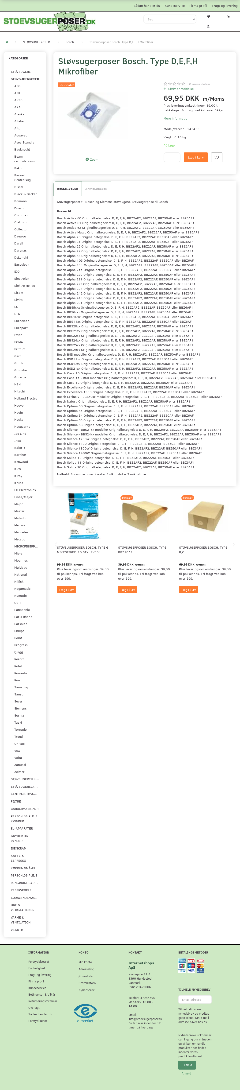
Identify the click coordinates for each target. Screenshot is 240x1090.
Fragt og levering (225, 5)
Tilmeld (187, 1065)
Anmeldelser (96, 188)
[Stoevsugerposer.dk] (50, 21)
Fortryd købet (37, 1021)
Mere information (176, 118)
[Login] (209, 25)
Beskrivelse (67, 188)
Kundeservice (175, 5)
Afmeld (186, 1073)
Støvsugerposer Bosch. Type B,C (203, 549)
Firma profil (198, 5)
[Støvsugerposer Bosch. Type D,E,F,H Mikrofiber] (93, 115)
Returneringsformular (42, 1001)
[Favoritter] (209, 16)
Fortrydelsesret (38, 961)
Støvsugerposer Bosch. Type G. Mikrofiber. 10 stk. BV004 (83, 549)
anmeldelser (199, 84)
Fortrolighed (36, 968)
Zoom (94, 159)
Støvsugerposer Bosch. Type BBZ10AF (142, 549)
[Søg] (194, 19)
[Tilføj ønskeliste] (216, 157)
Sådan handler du (147, 5)
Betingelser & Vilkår (41, 994)
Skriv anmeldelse (180, 88)
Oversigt (34, 1007)
